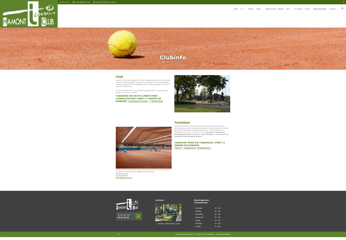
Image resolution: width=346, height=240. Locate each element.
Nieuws (250, 9)
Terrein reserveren (320, 9)
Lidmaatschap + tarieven (274, 9)
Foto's (307, 9)
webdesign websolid (223, 234)
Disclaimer (210, 234)
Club (173, 62)
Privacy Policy (201, 234)
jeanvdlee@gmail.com (124, 178)
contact (332, 9)
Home (236, 9)
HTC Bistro (298, 9)
